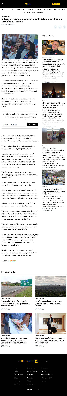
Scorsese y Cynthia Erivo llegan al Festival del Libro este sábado (53, 191)
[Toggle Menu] (63, 4)
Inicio (3, 9)
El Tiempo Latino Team (8, 24)
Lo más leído (30, 384)
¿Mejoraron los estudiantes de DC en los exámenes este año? (53, 150)
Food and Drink (20, 9)
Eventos (30, 9)
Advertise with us (46, 377)
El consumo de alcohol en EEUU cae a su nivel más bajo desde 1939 (53, 105)
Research (44, 381)
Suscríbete (56, 3)
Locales (10, 9)
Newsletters (44, 368)
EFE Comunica (5, 308)
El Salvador (12, 260)
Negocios (39, 9)
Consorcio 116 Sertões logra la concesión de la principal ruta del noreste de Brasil (15, 303)
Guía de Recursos (29, 12)
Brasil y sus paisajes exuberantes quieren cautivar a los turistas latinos (49, 303)
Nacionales (40, 12)
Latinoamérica (5, 16)
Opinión (29, 381)
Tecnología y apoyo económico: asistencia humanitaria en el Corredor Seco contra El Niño (14, 340)
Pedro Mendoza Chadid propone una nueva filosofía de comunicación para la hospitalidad (53, 63)
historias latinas (48, 57)
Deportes (29, 377)
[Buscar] (2, 4)
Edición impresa (46, 371)
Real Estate (47, 9)
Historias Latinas (59, 9)
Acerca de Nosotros (47, 374)
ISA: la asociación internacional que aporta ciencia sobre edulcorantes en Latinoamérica (50, 340)
